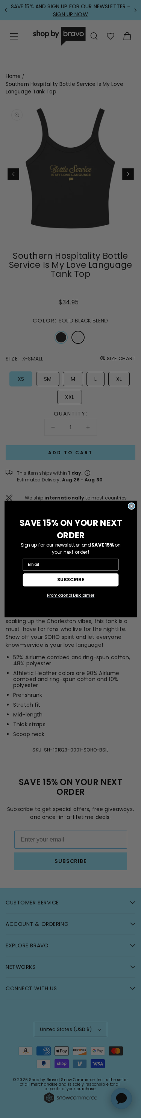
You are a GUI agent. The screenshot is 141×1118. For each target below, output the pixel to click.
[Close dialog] (131, 506)
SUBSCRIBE (70, 579)
